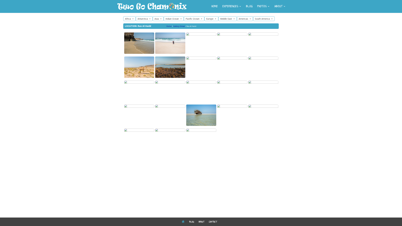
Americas (243, 18)
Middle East (226, 18)
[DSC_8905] (201, 34)
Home (169, 26)
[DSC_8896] (170, 52)
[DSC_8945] (263, 106)
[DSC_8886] (201, 125)
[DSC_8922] (201, 130)
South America (262, 18)
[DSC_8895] (170, 130)
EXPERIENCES (230, 6)
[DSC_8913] (139, 76)
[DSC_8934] (263, 82)
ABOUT (278, 6)
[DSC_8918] (139, 106)
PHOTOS (262, 6)
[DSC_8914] (170, 106)
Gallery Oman (179, 26)
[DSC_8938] (232, 58)
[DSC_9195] (170, 82)
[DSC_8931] (139, 130)
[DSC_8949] (170, 76)
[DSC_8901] (263, 34)
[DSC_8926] (263, 58)
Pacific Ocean (192, 18)
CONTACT (213, 221)
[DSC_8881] (232, 82)
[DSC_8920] (232, 34)
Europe (209, 18)
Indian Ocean (172, 18)
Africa (128, 18)
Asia (157, 18)
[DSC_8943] (232, 106)
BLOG (249, 6)
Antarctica (143, 18)
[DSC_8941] (139, 82)
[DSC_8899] (201, 58)
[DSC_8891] (201, 82)
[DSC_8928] (139, 52)
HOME (215, 6)
